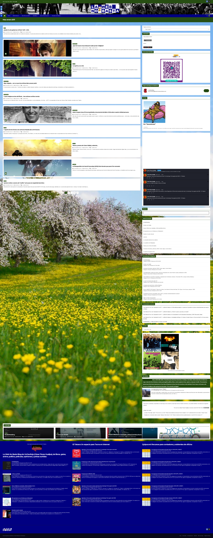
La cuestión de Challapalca (149, 242)
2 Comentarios (25, 185)
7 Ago (162, 181)
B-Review (149, 290)
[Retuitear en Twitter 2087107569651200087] (150, 178)
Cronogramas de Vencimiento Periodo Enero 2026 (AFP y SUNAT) (166, 461)
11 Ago (162, 174)
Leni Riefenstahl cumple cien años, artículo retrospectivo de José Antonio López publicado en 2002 (165, 272)
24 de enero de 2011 (78, 147)
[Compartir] (1, 16)
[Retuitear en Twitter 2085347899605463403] (150, 193)
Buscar (145, 209)
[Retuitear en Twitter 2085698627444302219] (150, 186)
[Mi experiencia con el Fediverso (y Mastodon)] (7, 501)
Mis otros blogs (44, 15)
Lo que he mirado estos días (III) (150, 281)
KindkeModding (146, 260)
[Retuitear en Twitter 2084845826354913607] (150, 200)
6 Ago (162, 189)
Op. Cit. (74, 143)
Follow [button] (206, 90)
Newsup (18, 535)
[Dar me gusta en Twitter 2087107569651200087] (152, 178)
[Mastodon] (1, 11)
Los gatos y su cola (78, 66)
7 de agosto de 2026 (62, 436)
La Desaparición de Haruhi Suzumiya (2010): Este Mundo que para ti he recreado (96, 166)
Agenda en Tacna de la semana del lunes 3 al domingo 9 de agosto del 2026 (99, 498)
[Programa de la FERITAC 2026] (76, 477)
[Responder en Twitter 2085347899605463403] (148, 193)
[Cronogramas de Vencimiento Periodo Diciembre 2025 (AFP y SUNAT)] (146, 477)
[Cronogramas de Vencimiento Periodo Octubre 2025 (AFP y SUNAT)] (146, 501)
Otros (5, 127)
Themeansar (23, 535)
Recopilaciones (26, 15)
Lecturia (145, 237)
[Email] (1, 13)
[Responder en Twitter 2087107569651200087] (148, 178)
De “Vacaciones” (149, 124)
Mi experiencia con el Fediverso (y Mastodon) (153, 231)
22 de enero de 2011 (9, 185)
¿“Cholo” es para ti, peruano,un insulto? (180, 311)
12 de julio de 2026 (165, 436)
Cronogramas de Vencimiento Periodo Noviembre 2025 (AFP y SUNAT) (167, 485)
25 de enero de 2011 (9, 131)
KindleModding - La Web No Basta (150, 321)
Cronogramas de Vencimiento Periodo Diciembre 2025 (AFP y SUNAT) (167, 473)
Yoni (148, 265)
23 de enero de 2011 (78, 168)
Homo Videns (6, 94)
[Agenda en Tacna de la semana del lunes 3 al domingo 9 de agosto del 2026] (76, 501)
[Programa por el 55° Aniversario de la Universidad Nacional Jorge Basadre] (76, 465)
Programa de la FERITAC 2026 (88, 473)
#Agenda (169, 191)
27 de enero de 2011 (9, 98)
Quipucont (146, 444)
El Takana (76, 444)
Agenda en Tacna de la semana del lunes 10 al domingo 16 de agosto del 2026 (99, 485)
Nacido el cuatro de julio (148, 234)
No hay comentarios (26, 32)
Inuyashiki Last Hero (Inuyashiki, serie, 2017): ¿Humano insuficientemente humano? (161, 293)
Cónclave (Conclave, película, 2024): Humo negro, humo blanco (157, 248)
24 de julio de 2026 (113, 436)
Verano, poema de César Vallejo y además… (85, 145)
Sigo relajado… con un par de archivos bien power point (20, 83)
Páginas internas (56, 15)
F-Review (149, 269)
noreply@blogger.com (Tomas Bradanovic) (161, 390)
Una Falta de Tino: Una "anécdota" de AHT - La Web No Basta (156, 307)
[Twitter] (1, 9)
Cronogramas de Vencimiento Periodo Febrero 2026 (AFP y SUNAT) (166, 449)
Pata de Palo (6, 81)
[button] (207, 15)
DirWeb (149, 261)
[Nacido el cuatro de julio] (7, 513)
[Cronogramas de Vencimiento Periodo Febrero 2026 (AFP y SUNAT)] (146, 453)
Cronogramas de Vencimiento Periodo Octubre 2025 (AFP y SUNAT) (166, 498)
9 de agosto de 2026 (10, 436)
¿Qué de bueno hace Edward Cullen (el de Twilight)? (88, 46)
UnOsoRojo (17, 32)
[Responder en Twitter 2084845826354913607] (148, 200)
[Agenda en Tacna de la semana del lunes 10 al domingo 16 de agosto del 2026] (76, 489)
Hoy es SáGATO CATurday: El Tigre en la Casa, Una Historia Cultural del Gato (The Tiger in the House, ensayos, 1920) (169, 289)
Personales (16, 15)
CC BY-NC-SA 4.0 (200, 407)
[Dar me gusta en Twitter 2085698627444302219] (152, 186)
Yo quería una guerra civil (148, 251)
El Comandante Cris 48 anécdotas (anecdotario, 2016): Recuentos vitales (187, 314)
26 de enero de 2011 (78, 114)
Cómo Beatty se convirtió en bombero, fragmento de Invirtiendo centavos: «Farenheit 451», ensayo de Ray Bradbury (168, 276)
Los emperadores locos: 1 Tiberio (158, 389)
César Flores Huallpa (151, 174)
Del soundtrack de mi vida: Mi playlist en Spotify (176, 370)
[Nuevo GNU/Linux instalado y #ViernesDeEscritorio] (7, 489)
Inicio (9, 15)
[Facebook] (1, 7)
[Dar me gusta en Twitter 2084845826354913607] (152, 200)
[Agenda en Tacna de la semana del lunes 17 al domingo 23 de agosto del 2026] (76, 453)
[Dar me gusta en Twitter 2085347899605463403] (152, 193)
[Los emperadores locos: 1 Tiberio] (146, 392)
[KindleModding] (7, 465)
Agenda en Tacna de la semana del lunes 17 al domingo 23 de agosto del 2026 (99, 449)
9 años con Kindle (147, 225)
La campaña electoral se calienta (150, 239)
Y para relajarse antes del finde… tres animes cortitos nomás (21, 96)
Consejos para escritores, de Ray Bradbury (152, 285)
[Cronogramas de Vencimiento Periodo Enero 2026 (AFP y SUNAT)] (146, 465)
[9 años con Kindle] (7, 477)
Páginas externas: (147, 27)
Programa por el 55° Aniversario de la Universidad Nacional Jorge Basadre (98, 461)
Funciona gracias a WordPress (8, 535)
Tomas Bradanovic (147, 379)
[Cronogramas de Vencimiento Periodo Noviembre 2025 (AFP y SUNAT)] (146, 489)
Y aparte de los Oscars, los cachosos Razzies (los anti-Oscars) (21, 129)
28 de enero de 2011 (9, 85)
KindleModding (146, 222)
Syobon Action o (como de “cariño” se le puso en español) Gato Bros (24, 183)
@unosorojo (158, 174)
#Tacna (174, 191)
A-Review (74, 164)
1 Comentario (25, 85)
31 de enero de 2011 (9, 32)
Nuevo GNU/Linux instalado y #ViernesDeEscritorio (154, 228)
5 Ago (162, 196)
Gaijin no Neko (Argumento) (149, 297)
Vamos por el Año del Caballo (149, 245)
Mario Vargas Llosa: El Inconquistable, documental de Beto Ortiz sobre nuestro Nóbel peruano (100, 112)
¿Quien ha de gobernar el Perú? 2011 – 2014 (16, 30)
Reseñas (35, 15)
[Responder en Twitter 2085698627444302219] (148, 186)
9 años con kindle (147, 264)
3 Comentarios (25, 131)
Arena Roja (150, 299)
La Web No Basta (10, 454)
